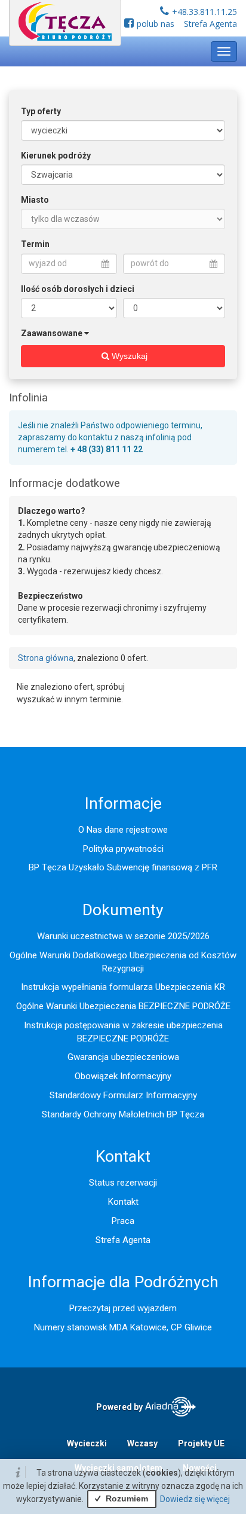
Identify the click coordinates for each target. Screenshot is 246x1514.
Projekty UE (201, 1443)
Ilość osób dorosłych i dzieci (77, 289)
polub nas (155, 23)
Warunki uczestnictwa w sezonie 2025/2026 (123, 936)
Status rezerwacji (123, 1182)
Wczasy (142, 1443)
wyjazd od (48, 263)
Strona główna (45, 658)
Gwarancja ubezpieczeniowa (123, 1057)
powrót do (150, 263)
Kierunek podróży (56, 155)
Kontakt (123, 1201)
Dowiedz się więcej (195, 1499)
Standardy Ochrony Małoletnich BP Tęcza (123, 1114)
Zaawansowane (51, 333)
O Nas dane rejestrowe (123, 829)
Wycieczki (87, 1443)
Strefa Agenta (210, 23)
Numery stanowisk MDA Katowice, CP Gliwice (123, 1327)
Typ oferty (41, 111)
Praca (123, 1221)
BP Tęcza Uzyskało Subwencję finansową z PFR (123, 867)
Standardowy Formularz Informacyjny (123, 1095)
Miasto (35, 200)
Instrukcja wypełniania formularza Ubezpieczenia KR (123, 987)
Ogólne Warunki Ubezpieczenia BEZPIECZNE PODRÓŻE (123, 1006)
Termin (35, 244)
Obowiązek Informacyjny (123, 1076)
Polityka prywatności (123, 848)
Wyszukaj (128, 356)
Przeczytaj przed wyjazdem (123, 1308)
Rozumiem (125, 1498)
